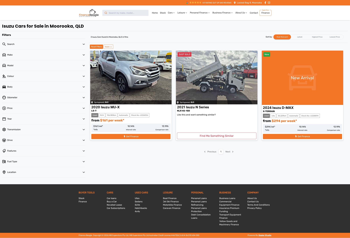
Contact (254, 12)
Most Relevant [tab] (282, 37)
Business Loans (227, 198)
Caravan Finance (171, 208)
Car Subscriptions (116, 208)
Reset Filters (96, 47)
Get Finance (132, 136)
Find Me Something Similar (217, 135)
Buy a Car (112, 201)
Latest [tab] (299, 37)
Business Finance (221, 12)
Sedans (138, 201)
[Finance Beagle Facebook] (266, 2)
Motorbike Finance (172, 205)
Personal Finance (199, 12)
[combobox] (125, 13)
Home (155, 12)
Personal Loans (199, 198)
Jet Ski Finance (171, 201)
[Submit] (105, 13)
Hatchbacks (141, 208)
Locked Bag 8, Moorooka (249, 2)
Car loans (111, 198)
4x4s (137, 211)
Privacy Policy (254, 208)
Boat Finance (170, 198)
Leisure (181, 12)
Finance (265, 12)
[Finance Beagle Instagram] (269, 2)
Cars (170, 12)
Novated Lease (114, 205)
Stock (163, 12)
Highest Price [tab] (317, 37)
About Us (240, 12)
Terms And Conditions (258, 205)
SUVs (137, 205)
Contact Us (253, 201)
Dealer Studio (265, 235)
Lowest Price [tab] (335, 37)
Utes (137, 198)
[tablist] (308, 37)
